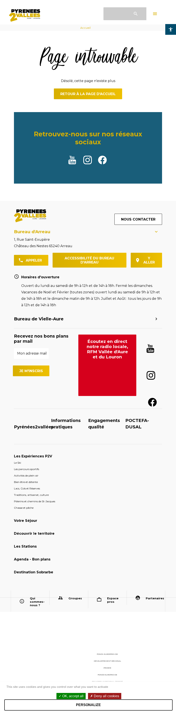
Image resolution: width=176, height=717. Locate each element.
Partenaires (154, 598)
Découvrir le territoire (34, 533)
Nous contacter (138, 219)
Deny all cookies (106, 696)
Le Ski (17, 462)
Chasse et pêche (23, 507)
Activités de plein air (26, 475)
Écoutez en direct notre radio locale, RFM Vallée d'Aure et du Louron (107, 349)
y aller (149, 260)
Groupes (75, 598)
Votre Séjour (25, 521)
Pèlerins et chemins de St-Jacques (34, 501)
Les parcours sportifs (26, 469)
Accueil (85, 27)
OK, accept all (72, 696)
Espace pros (112, 600)
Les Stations (25, 546)
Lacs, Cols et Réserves (27, 488)
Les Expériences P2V (33, 456)
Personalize (88, 705)
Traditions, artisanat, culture (31, 494)
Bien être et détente (26, 482)
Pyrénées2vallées (34, 426)
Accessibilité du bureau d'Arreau (89, 260)
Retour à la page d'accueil (88, 94)
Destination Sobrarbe (33, 572)
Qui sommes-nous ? (37, 602)
